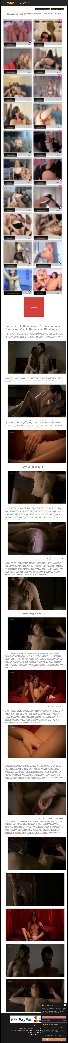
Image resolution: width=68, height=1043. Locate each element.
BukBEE (9, 13)
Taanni (39, 44)
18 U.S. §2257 (62, 1035)
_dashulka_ (40, 183)
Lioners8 (9, 127)
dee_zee (9, 238)
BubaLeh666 (11, 72)
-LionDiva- (40, 155)
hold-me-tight (42, 265)
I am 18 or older (54, 1017)
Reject (48, 1040)
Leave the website (46, 1020)
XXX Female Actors (19, 13)
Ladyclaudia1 (41, 238)
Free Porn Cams (38, 9)
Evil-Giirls (40, 293)
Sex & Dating (47, 9)
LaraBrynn (10, 44)
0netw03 (9, 100)
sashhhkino (10, 265)
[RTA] (64, 1020)
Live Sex (62, 9)
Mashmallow (11, 155)
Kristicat (9, 210)
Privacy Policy (22, 1028)
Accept (60, 1040)
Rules (52, 1035)
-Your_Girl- (40, 127)
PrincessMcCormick (13, 293)
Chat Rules (30, 1028)
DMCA (36, 1028)
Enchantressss (41, 210)
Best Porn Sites (55, 9)
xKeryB (9, 183)
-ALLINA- (40, 72)
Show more (34, 307)
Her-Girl (39, 100)
